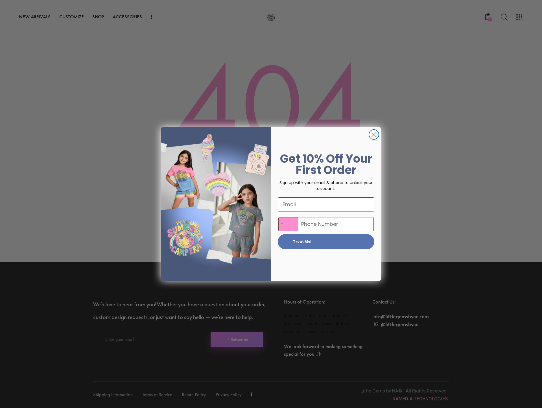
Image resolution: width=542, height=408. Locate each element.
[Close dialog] (374, 134)
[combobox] (288, 224)
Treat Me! (302, 241)
